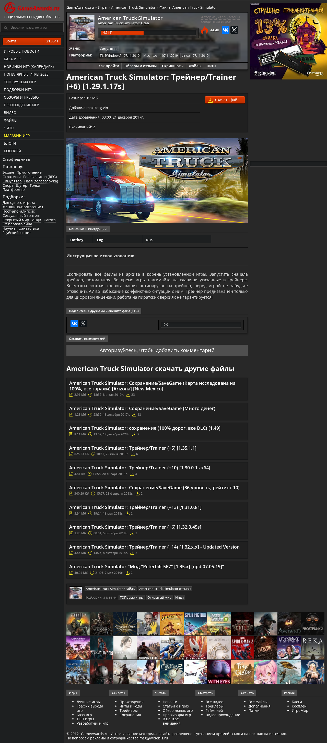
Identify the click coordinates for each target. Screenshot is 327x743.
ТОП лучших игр (20, 81)
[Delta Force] (266, 624)
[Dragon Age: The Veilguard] (78, 648)
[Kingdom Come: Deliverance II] (125, 624)
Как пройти (108, 65)
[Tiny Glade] (242, 672)
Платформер (14, 189)
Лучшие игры (89, 701)
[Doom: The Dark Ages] (266, 648)
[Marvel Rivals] (195, 672)
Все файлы (258, 701)
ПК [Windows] (110, 55)
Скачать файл (226, 99)
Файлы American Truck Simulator (188, 7)
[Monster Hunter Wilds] (78, 672)
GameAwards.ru (80, 7)
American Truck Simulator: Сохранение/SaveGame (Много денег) (142, 408)
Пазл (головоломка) (41, 181)
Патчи (254, 710)
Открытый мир (16, 219)
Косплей (12, 150)
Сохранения (130, 714)
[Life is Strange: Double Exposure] (289, 648)
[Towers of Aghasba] (289, 672)
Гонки (35, 185)
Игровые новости (21, 51)
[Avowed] (289, 624)
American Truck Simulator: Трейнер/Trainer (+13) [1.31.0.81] (135, 507)
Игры (102, 7)
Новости (170, 701)
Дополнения (260, 706)
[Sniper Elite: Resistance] (148, 648)
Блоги (10, 143)
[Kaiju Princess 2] (266, 672)
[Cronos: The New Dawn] (101, 672)
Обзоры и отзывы (140, 65)
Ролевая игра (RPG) (40, 176)
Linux (186, 55)
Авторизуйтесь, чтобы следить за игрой (220, 19)
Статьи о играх (176, 706)
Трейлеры (215, 706)
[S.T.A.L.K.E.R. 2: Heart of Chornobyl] (78, 624)
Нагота (50, 219)
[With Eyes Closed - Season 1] (219, 672)
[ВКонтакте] (225, 30)
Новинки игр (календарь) (29, 66)
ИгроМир (300, 710)
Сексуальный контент (22, 215)
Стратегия (12, 176)
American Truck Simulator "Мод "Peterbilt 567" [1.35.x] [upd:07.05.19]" (146, 566)
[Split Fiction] (195, 624)
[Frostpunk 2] (312, 624)
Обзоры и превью (21, 97)
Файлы (10, 120)
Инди (36, 219)
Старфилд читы (16, 159)
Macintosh (151, 55)
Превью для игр (177, 714)
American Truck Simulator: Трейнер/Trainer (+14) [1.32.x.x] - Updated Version (154, 547)
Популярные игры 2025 (26, 74)
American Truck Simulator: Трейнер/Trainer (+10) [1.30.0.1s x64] (139, 468)
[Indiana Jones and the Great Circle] (172, 624)
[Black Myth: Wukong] (101, 624)
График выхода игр (90, 708)
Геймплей (214, 710)
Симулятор (12, 181)
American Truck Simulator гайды (110, 588)
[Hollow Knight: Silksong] (195, 648)
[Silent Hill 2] (125, 648)
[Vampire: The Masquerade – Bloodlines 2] (101, 648)
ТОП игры (85, 718)
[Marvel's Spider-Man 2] (242, 648)
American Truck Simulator (133, 7)
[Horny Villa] (148, 672)
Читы (9, 127)
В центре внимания (172, 721)
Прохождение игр (21, 104)
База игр (12, 58)
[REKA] (312, 648)
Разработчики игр (93, 723)
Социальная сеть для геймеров (32, 17)
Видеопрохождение (223, 714)
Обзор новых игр (178, 710)
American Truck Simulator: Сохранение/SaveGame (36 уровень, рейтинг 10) (154, 487)
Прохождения (132, 701)
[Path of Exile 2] (242, 624)
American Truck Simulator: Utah (123, 23)
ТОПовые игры (132, 597)
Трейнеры (129, 710)
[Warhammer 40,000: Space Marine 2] (172, 648)
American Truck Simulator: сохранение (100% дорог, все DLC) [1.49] (144, 428)
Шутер (21, 185)
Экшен (8, 172)
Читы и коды (131, 706)
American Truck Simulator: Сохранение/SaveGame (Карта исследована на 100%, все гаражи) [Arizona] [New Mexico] (152, 386)
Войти (32, 41)
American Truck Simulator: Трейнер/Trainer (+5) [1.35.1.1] (132, 448)
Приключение (29, 172)
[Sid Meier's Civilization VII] (219, 648)
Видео (10, 112)
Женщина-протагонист (23, 206)
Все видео (214, 701)
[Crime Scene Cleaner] (148, 624)
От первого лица (17, 224)
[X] (234, 30)
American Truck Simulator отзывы (165, 588)
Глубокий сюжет (17, 232)
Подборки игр (18, 89)
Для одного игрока (19, 202)
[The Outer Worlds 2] (172, 672)
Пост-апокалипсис (19, 211)
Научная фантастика (21, 228)
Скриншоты (172, 65)
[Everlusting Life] (312, 672)
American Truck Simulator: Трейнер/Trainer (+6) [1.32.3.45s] (135, 527)
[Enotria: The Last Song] (125, 672)
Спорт (8, 185)
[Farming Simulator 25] (219, 624)
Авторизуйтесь (118, 350)
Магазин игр (17, 135)
